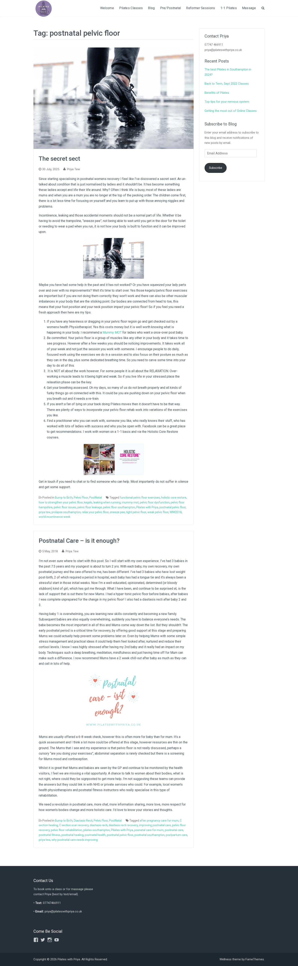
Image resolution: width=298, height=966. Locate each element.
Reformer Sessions (200, 8)
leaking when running (107, 502)
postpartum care (176, 835)
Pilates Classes (131, 8)
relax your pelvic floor (95, 512)
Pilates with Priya (147, 507)
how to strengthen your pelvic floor (61, 502)
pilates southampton (96, 830)
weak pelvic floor (157, 512)
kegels (88, 502)
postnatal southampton (149, 835)
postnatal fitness (49, 835)
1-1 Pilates (228, 8)
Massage (249, 8)
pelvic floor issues (65, 507)
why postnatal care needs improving (74, 839)
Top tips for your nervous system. (227, 101)
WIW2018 (176, 512)
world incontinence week (54, 516)
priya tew (44, 512)
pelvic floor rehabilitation (66, 830)
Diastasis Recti (83, 820)
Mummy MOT (112, 332)
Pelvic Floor (81, 497)
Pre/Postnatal (170, 8)
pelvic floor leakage (89, 507)
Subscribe (215, 168)
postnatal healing (72, 835)
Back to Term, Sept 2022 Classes (227, 83)
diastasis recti (98, 825)
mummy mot (130, 502)
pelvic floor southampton (119, 507)
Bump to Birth (64, 497)
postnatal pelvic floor (172, 507)
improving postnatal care (155, 825)
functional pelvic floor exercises (140, 497)
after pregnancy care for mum (159, 820)
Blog (151, 8)
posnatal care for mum (149, 830)
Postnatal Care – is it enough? (79, 540)
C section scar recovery (74, 825)
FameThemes (254, 959)
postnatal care (174, 830)
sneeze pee (117, 512)
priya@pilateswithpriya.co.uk (63, 911)
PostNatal (95, 497)
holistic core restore (173, 497)
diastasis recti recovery (123, 825)
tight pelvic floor (136, 512)
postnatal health (95, 835)
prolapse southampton (66, 512)
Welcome (107, 8)
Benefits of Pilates (217, 93)
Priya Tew (73, 169)
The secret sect (59, 158)
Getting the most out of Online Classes (231, 111)
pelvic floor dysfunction (154, 502)
